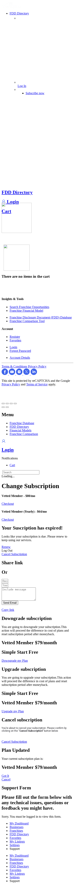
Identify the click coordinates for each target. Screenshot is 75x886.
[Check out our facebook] (5, 374)
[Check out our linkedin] (34, 374)
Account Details (20, 357)
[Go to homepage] (12, 7)
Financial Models (20, 430)
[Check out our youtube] (12, 374)
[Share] (7, 403)
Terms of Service (37, 384)
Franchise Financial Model (26, 310)
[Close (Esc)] (3, 403)
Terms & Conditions (14, 366)
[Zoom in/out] (15, 403)
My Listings (17, 841)
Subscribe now (35, 93)
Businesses (16, 827)
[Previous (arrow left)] (3, 407)
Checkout (8, 503)
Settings (15, 845)
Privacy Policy (37, 366)
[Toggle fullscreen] (11, 403)
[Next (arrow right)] (7, 407)
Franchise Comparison (24, 434)
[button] (10, 458)
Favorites (15, 340)
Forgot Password (20, 350)
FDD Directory (17, 192)
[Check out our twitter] (27, 374)
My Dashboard (19, 823)
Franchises (16, 830)
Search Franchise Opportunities (29, 307)
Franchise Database (22, 423)
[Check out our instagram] (19, 374)
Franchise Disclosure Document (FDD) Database (41, 317)
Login (12, 201)
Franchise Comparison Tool (27, 321)
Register (15, 336)
